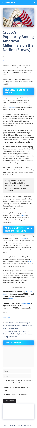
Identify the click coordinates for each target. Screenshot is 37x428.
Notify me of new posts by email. (15, 395)
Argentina (22, 215)
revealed (12, 107)
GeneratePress (28, 425)
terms (11, 299)
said (29, 261)
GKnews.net (8, 2)
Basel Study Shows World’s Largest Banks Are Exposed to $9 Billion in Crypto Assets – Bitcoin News (17, 325)
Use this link (25, 303)
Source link (7, 317)
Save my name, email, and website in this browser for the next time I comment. (19, 381)
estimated (22, 238)
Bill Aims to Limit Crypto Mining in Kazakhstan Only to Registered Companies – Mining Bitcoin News (18, 334)
